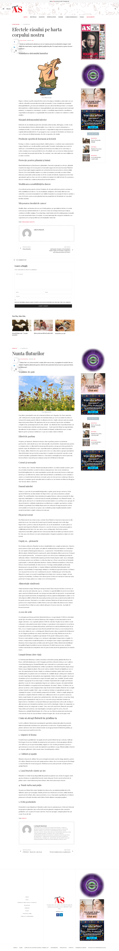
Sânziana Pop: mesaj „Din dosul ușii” (96, 149)
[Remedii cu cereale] (64, 325)
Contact (27, 910)
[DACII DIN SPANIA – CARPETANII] (87, 157)
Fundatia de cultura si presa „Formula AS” (27, 902)
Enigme (60, 17)
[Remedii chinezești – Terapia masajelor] (21, 325)
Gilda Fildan (23, 40)
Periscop (14, 348)
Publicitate (27, 908)
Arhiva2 (27, 897)
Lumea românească (71, 17)
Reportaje (33, 17)
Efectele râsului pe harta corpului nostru (37, 32)
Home (27, 899)
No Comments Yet (21, 260)
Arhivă (25, 17)
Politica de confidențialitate (27, 916)
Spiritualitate (51, 17)
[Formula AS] (17, 8)
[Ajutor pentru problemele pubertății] (43, 325)
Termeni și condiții (27, 913)
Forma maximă (25, 222)
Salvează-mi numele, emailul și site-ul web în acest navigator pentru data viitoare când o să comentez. (43, 302)
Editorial (93, 431)
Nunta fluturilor (28, 353)
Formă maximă (15, 24)
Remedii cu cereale (60, 333)
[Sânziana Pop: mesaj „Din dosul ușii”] (87, 149)
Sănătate (42, 17)
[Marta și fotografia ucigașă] (87, 140)
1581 (33, 40)
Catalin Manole (24, 359)
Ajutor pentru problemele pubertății (43, 333)
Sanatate (31, 222)
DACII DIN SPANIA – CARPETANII (96, 158)
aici (53, 1)
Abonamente (90, 17)
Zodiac (82, 17)
